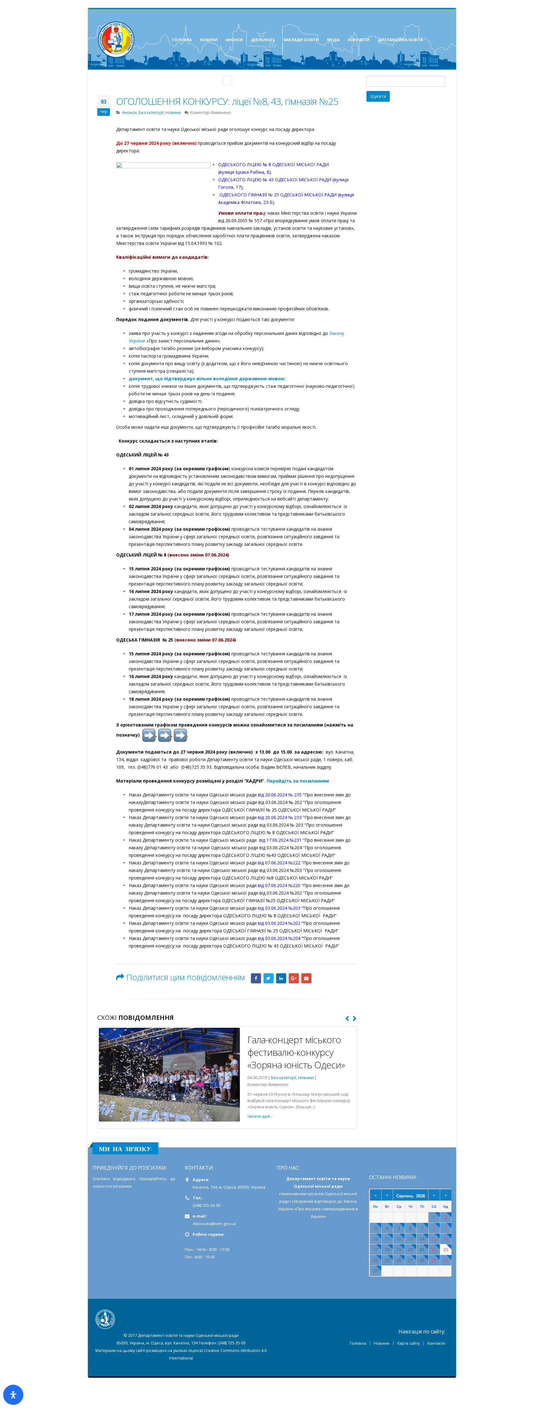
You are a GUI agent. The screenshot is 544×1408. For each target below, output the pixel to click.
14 (422, 1219)
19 (398, 1230)
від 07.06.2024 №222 (279, 863)
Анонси (129, 112)
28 (422, 1241)
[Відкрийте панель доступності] (13, 1395)
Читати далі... (238, 1097)
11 (387, 1219)
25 (387, 1241)
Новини (173, 112)
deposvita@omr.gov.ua (214, 1204)
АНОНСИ (234, 39)
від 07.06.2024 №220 (279, 885)
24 (375, 1241)
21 (422, 1230)
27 (410, 1241)
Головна (358, 1323)
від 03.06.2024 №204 (280, 938)
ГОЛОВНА (182, 39)
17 (375, 1230)
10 (375, 1219)
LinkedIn (281, 978)
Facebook (256, 978)
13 (410, 1219)
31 (375, 1251)
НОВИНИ (209, 39)
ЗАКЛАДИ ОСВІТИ (301, 39)
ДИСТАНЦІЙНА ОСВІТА (400, 39)
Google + (294, 978)
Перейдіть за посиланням (298, 781)
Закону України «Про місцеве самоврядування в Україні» (318, 1189)
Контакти (436, 1323)
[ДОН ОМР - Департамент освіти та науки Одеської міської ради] (116, 39)
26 (398, 1241)
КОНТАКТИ (359, 39)
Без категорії (151, 112)
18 (387, 1230)
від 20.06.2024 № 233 (280, 817)
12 (398, 1219)
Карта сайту (408, 1323)
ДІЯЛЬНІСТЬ (263, 39)
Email (306, 978)
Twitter (269, 978)
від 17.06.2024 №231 (281, 840)
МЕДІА (333, 39)
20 (410, 1230)
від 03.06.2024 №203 (279, 908)
